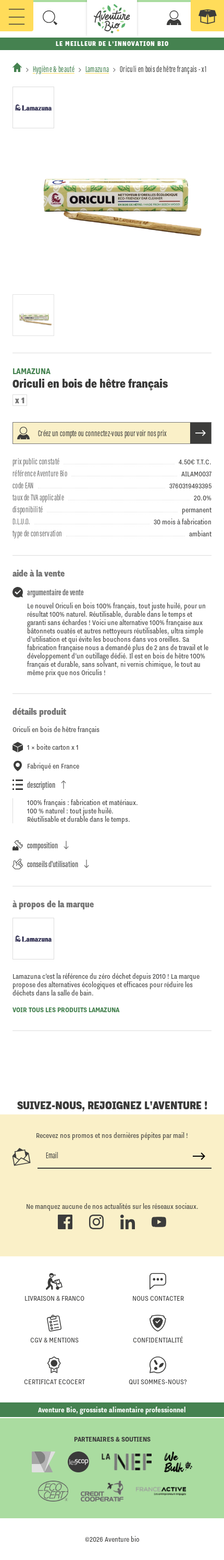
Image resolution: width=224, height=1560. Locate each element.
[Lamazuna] (33, 107)
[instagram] (96, 1227)
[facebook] (65, 1227)
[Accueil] (17, 67)
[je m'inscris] (198, 1156)
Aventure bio (122, 1539)
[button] (50, 17)
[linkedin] (127, 1227)
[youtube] (159, 1227)
